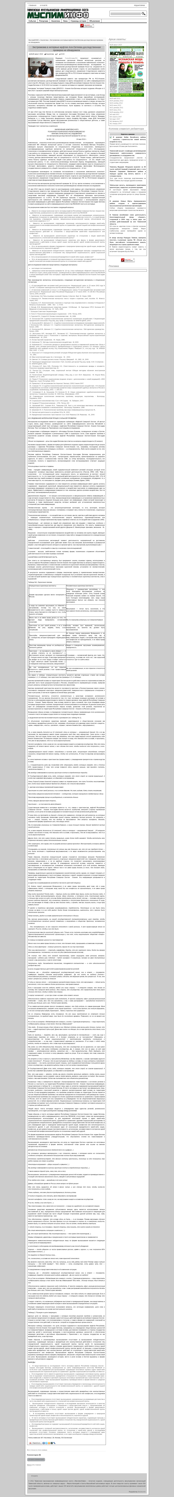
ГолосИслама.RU (71, 58)
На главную (37, 1465)
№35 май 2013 (115, 98)
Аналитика (44, 40)
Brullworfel (142, 1492)
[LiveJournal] (54, 1443)
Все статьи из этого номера (37, 1450)
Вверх (29, 1465)
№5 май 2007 (114, 114)
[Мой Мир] (51, 1443)
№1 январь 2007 (116, 124)
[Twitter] (46, 1443)
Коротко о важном (128, 134)
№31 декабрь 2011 (116, 108)
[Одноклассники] (49, 1443)
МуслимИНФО (34, 40)
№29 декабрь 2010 (116, 112)
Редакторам (139, 5)
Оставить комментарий (36, 1459)
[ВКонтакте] (43, 1443)
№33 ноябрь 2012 (116, 103)
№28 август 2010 (37, 54)
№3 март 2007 (115, 119)
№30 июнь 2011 (115, 110)
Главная (32, 5)
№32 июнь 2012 (115, 105)
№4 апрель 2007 (116, 117)
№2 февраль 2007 (116, 121)
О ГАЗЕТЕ (43, 5)
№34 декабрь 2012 (116, 101)
